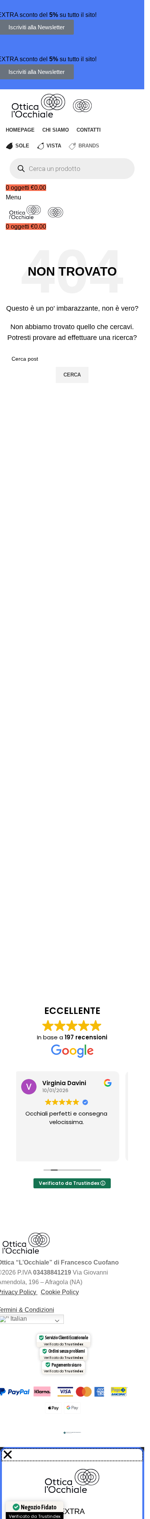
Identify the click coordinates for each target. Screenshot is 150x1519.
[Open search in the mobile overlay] (72, 168)
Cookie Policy (60, 1292)
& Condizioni (35, 1310)
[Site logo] (39, 105)
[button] (72, 1454)
